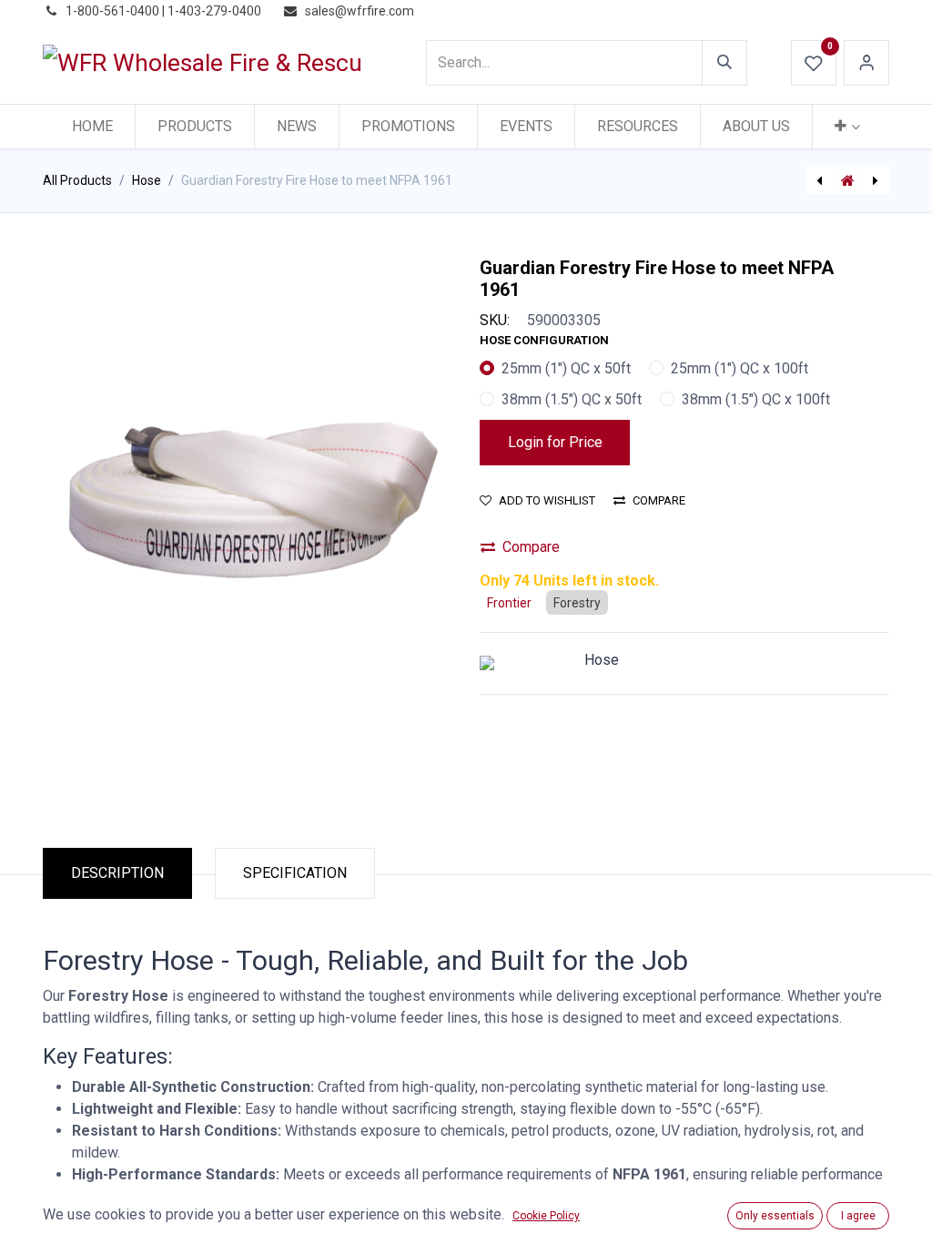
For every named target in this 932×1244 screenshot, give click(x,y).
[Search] (724, 63)
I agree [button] (858, 1215)
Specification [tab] (295, 873)
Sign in (866, 63)
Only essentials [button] (775, 1215)
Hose (146, 180)
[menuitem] (92, 126)
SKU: (495, 320)
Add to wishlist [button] (547, 500)
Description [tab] (117, 873)
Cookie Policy (546, 1215)
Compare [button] (659, 500)
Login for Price (555, 442)
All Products (77, 180)
